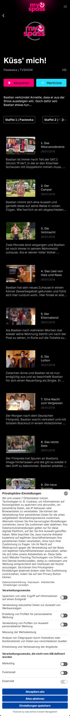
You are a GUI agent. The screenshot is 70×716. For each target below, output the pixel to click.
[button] (3, 16)
